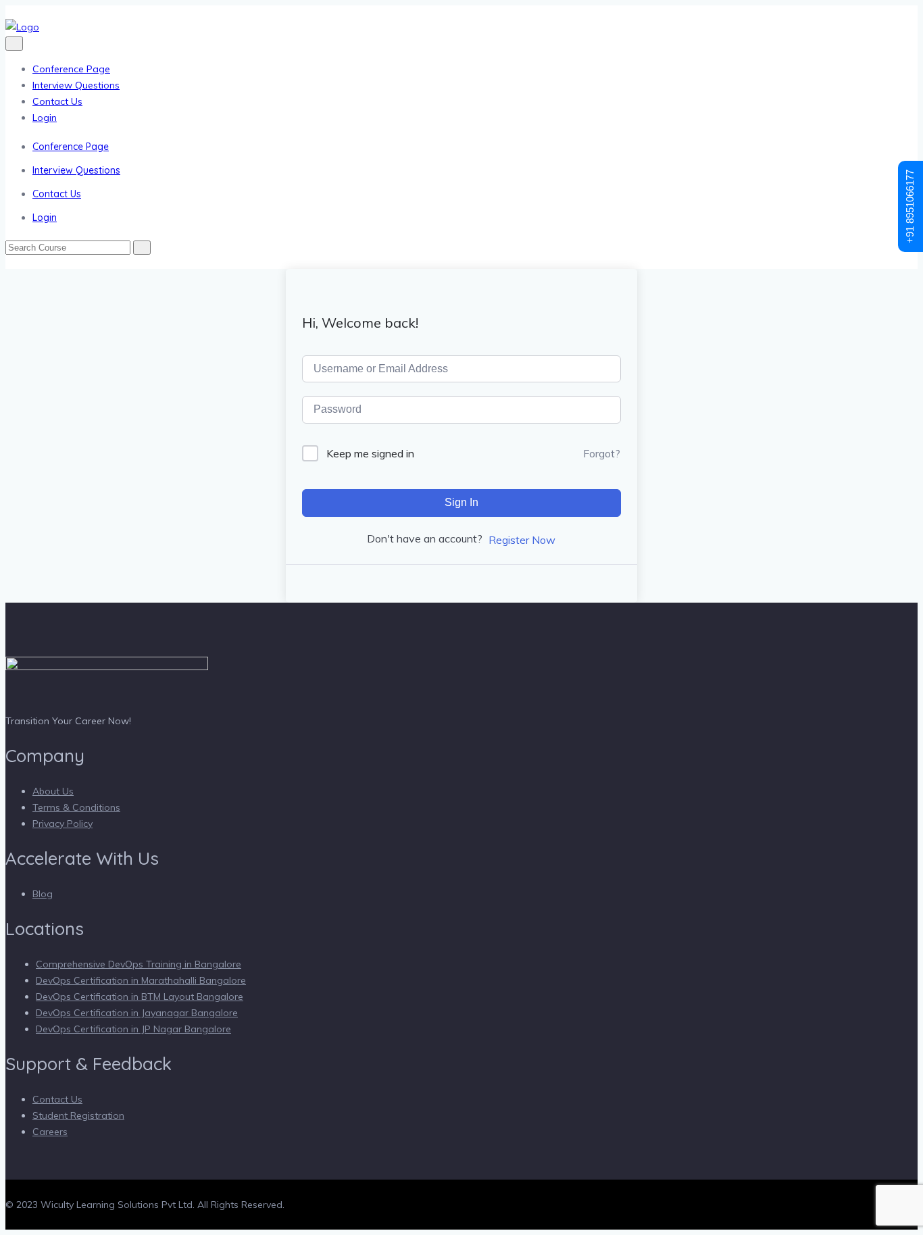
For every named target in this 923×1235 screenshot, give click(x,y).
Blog (42, 894)
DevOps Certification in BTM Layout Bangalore (139, 996)
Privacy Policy (62, 823)
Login (44, 117)
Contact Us (57, 101)
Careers (50, 1132)
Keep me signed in (370, 453)
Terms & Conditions (76, 807)
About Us (53, 791)
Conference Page (71, 69)
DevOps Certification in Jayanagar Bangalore (137, 1013)
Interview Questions (76, 85)
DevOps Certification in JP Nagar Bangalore (133, 1029)
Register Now (522, 540)
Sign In (461, 502)
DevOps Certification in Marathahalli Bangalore (141, 980)
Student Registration (78, 1115)
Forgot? (601, 453)
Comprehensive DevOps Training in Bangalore (138, 964)
